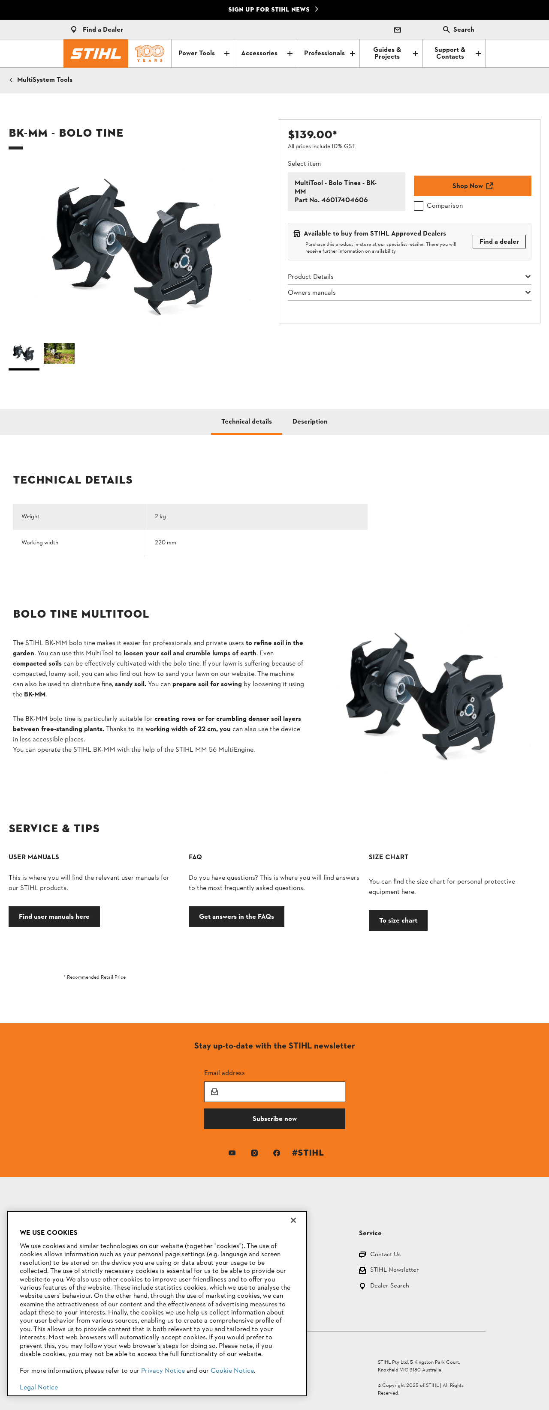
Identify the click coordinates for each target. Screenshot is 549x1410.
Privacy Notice (163, 1371)
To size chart (398, 920)
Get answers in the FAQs (236, 916)
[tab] (246, 422)
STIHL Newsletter (394, 1270)
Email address (224, 1073)
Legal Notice (39, 1387)
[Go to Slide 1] (24, 355)
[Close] (293, 1220)
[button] (139, 249)
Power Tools (196, 53)
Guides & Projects (387, 53)
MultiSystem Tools (44, 80)
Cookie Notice (232, 1371)
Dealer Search (389, 1286)
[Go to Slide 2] (59, 355)
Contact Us (385, 1255)
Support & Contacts (449, 53)
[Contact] (397, 29)
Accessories (259, 53)
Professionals (324, 53)
